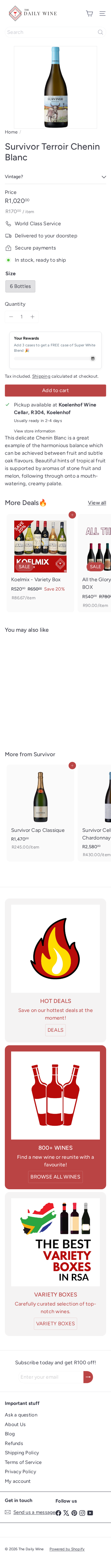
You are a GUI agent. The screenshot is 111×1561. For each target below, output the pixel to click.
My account (18, 1481)
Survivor (44, 754)
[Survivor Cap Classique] (40, 809)
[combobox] (55, 32)
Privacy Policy (20, 1471)
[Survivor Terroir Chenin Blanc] (40, 688)
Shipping (41, 376)
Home (11, 132)
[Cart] (89, 13)
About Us (15, 1424)
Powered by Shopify (67, 1549)
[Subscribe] (88, 1377)
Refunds (14, 1443)
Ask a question (21, 1415)
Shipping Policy (22, 1452)
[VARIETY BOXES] (55, 1242)
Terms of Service (23, 1462)
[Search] (100, 32)
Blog (10, 1434)
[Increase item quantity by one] (32, 317)
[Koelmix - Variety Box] (40, 559)
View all (97, 503)
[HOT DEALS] (55, 949)
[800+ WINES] (55, 1095)
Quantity (15, 304)
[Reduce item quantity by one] (11, 317)
